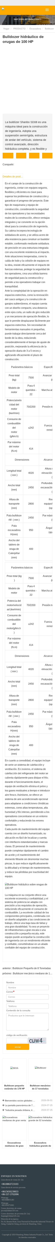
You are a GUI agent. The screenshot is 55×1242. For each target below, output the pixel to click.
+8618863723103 (9, 1184)
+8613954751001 (7, 1205)
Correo (9, 992)
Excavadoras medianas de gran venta (14, 1144)
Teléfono (34, 155)
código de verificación (16, 1035)
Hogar (6, 28)
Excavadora (35, 28)
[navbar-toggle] (47, 9)
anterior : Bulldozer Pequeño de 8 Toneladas (26, 968)
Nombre (10, 982)
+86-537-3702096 (10, 1194)
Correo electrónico (21, 155)
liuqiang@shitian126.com (10, 1216)
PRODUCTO (19, 28)
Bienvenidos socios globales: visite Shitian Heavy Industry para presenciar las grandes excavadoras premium (20, 1100)
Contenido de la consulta (18, 1010)
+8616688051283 (7, 1200)
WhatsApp (47, 155)
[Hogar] (13, 10)
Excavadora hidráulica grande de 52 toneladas (40, 1144)
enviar (18, 1047)
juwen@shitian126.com (9, 1211)
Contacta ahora (8, 155)
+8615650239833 (9, 1191)
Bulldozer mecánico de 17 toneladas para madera (40, 1087)
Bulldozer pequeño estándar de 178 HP (14, 1087)
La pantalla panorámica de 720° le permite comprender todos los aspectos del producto (20, 1105)
